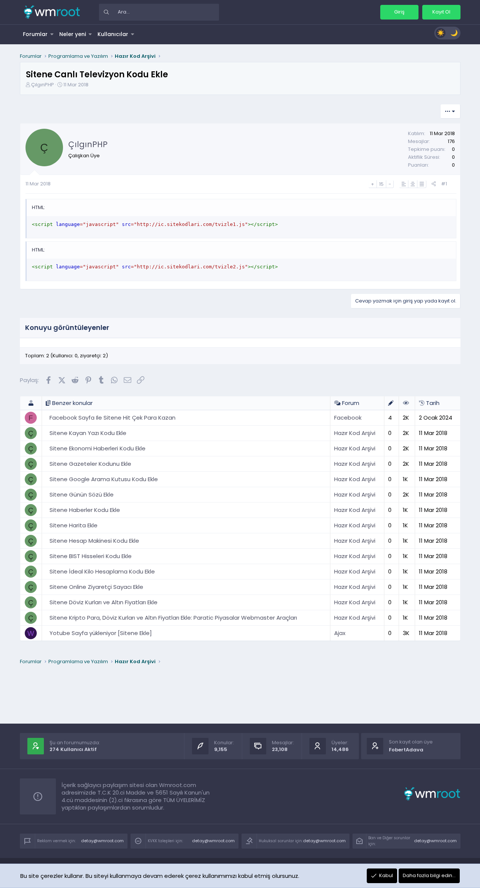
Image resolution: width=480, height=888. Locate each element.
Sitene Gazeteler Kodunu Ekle (90, 464)
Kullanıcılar (113, 34)
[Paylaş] (433, 184)
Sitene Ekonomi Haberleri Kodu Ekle (98, 448)
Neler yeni (72, 34)
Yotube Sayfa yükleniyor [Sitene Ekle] (101, 633)
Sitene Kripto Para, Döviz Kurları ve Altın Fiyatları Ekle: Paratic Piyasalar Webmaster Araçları (173, 618)
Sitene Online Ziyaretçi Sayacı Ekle (96, 587)
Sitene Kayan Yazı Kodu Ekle (88, 433)
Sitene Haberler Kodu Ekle (85, 510)
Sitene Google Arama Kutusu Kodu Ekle (104, 479)
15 (381, 184)
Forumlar (35, 34)
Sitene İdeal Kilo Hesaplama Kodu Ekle (102, 571)
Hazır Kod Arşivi (354, 433)
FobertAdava (406, 749)
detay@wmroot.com (102, 841)
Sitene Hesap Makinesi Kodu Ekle (94, 541)
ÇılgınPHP (42, 84)
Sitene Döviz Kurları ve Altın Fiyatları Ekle (104, 602)
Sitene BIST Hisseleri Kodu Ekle (91, 556)
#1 (444, 183)
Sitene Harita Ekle (74, 525)
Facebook (348, 417)
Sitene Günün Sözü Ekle (82, 494)
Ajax (339, 633)
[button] (52, 34)
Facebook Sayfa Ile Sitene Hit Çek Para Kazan (113, 417)
